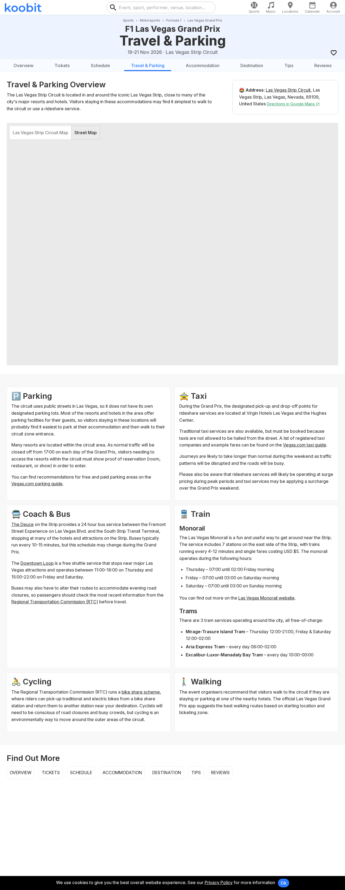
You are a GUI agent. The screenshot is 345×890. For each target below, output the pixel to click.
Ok (284, 883)
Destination (251, 65)
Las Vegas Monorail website (266, 598)
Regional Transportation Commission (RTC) (54, 601)
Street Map (85, 132)
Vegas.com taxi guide (304, 445)
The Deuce (22, 524)
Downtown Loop (37, 563)
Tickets (62, 65)
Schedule (100, 65)
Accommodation (202, 65)
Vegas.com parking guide (37, 483)
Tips (288, 65)
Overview (23, 65)
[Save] (333, 52)
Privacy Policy (219, 882)
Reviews (323, 65)
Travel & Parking (147, 65)
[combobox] (165, 7)
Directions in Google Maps (291, 104)
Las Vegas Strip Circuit (288, 90)
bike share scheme (141, 692)
